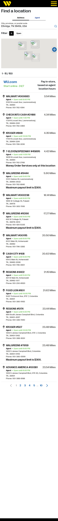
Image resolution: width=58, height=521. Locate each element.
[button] (46, 385)
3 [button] (25, 385)
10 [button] (41, 385)
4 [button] (29, 385)
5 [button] (34, 385)
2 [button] (20, 385)
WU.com (10, 82)
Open (18, 33)
